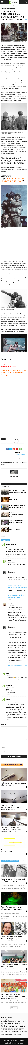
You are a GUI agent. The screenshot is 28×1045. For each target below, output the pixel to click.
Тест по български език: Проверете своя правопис (11, 828)
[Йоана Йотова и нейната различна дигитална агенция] (5, 507)
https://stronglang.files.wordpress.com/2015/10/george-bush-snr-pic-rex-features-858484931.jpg (17, 595)
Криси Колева (4, 940)
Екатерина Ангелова (6, 787)
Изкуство (13, 8)
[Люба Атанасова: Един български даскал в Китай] (14, 956)
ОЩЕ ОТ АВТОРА (6, 486)
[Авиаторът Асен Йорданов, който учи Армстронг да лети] (14, 870)
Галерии (8, 8)
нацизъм (3, 442)
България (3, 440)
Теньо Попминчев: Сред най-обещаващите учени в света (12, 908)
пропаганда (10, 442)
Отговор (7, 556)
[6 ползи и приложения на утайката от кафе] (5, 529)
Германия (21, 440)
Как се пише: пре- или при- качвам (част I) (11, 851)
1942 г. (8, 439)
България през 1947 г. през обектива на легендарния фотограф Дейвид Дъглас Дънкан (14, 372)
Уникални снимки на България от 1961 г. (13, 179)
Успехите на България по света (10, 860)
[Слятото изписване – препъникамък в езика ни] (14, 796)
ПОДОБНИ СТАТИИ (6, 484)
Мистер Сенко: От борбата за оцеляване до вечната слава (17, 492)
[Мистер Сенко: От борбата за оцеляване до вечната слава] (5, 492)
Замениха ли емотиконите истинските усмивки (7, 462)
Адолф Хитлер (18, 439)
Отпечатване (21, 454)
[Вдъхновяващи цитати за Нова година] (5, 499)
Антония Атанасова (5, 968)
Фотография (3, 8)
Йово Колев (4, 19)
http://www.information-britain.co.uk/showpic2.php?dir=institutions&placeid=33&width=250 (17, 585)
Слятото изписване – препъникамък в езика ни (11, 806)
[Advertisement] (14, 244)
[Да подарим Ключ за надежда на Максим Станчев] (5, 522)
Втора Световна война (12, 440)
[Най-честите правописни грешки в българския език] (14, 774)
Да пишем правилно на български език (12, 764)
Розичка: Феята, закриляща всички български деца (11, 938)
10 (26, 831)
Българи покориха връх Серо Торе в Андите (21, 461)
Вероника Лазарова (5, 809)
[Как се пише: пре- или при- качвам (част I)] (14, 841)
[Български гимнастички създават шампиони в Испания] (14, 985)
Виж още (13, 1007)
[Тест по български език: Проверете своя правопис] (14, 819)
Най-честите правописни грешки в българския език (13, 784)
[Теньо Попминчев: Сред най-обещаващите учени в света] (14, 898)
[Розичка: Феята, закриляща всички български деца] (14, 928)
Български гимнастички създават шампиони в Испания (13, 995)
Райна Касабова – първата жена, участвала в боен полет (17, 514)
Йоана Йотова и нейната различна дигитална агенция (17, 507)
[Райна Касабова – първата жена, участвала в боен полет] (5, 514)
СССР (15, 442)
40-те (12, 439)
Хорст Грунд (21, 442)
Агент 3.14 (3, 883)
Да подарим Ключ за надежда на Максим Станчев (16, 522)
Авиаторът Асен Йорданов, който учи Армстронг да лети (13, 880)
